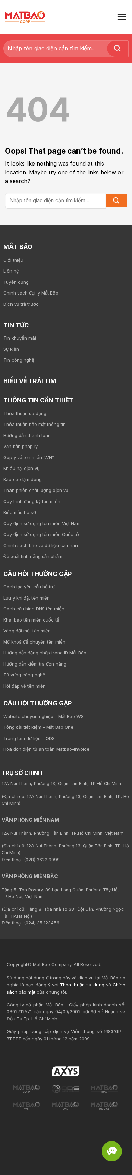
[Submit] (118, 48)
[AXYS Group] (66, 1071)
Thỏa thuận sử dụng (82, 984)
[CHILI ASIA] (65, 1106)
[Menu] (122, 16)
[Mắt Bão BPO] (26, 1106)
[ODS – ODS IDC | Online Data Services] (104, 1089)
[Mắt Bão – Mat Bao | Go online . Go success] (26, 1089)
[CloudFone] (104, 1106)
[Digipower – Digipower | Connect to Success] (65, 1089)
